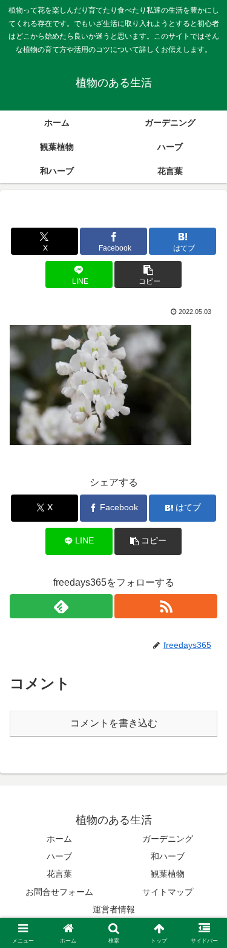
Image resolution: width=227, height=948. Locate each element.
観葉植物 (168, 874)
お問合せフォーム (59, 892)
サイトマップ (167, 892)
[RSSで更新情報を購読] (165, 606)
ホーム (59, 839)
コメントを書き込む (113, 723)
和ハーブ (168, 856)
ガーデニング (167, 839)
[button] (148, 274)
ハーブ (59, 856)
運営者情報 (114, 909)
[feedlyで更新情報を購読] (61, 606)
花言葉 (59, 874)
